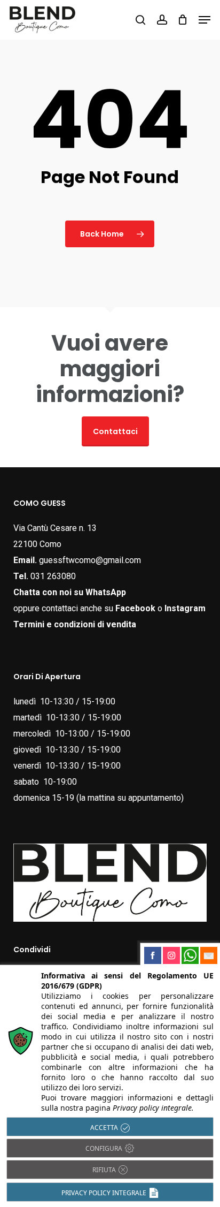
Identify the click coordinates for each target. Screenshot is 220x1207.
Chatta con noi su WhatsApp (69, 592)
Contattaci (115, 431)
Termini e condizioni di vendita (74, 624)
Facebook (135, 608)
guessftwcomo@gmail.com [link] (90, 560)
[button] (204, 19)
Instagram (185, 608)
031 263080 (53, 576)
